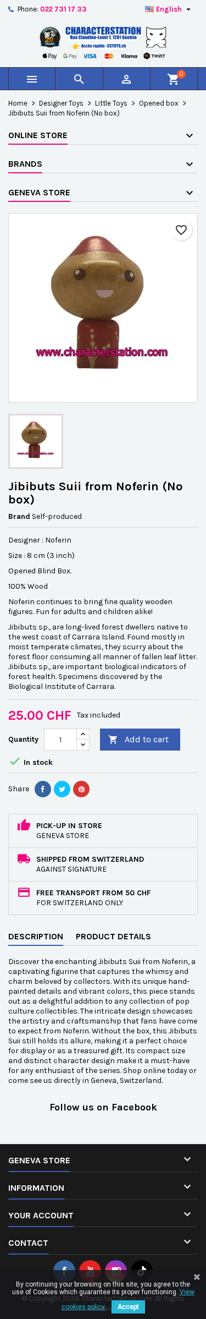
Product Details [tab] (113, 936)
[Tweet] (62, 789)
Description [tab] (35, 936)
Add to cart (138, 739)
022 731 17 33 (63, 9)
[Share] (43, 789)
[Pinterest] (81, 789)
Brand (19, 516)
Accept (128, 1307)
